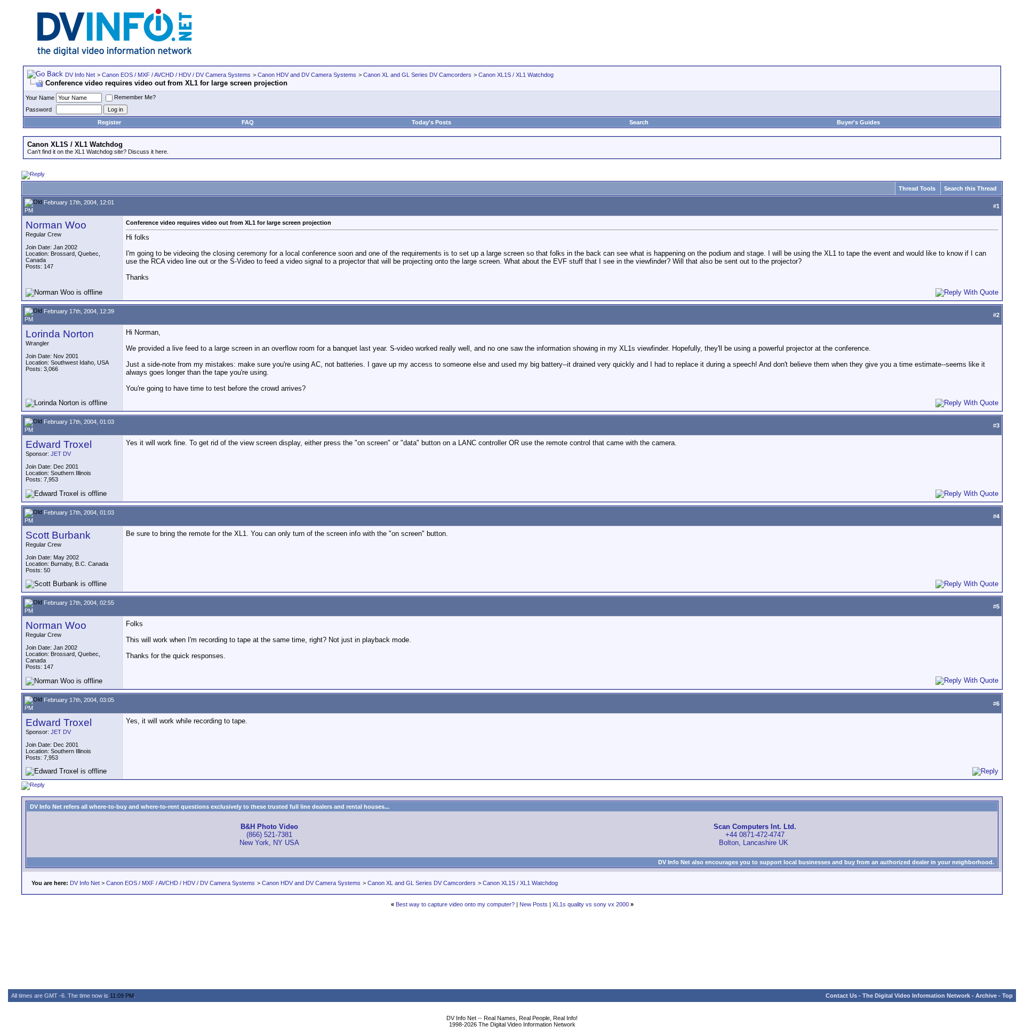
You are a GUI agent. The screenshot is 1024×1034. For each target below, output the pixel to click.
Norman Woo (56, 225)
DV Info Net (80, 75)
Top (1007, 995)
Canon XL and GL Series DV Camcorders (417, 75)
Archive (986, 995)
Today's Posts (431, 122)
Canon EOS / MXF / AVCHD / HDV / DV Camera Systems (176, 75)
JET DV (61, 454)
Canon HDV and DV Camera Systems (307, 75)
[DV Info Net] (115, 54)
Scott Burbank (58, 535)
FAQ (248, 122)
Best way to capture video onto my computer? (455, 904)
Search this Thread (970, 188)
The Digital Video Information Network (916, 995)
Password (39, 109)
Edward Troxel (59, 444)
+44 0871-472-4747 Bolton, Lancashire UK (755, 835)
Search (639, 122)
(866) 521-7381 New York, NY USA (269, 835)
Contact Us (841, 995)
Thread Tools (917, 188)
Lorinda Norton (60, 334)
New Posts (533, 904)
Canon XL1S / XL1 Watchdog (516, 75)
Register (109, 122)
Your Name (40, 97)
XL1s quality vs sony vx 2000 (591, 904)
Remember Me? (135, 97)
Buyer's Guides (858, 122)
